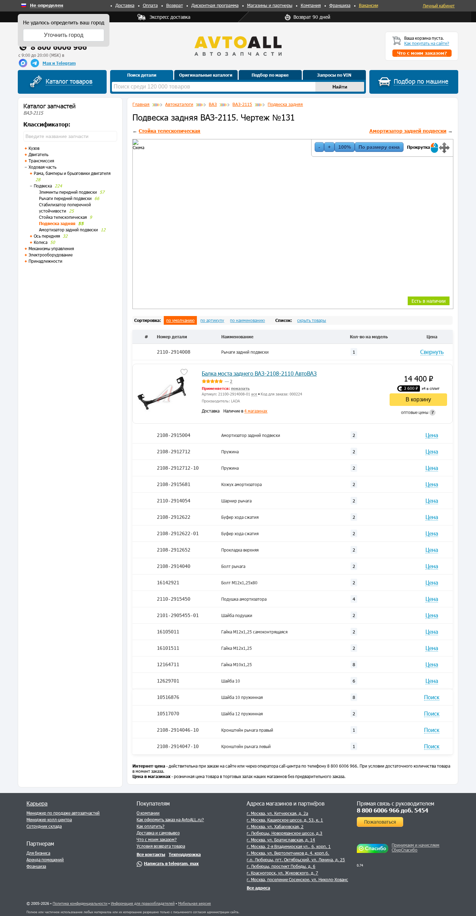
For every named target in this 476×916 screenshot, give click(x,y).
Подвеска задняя (285, 104)
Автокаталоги (179, 104)
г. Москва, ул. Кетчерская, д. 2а (277, 813)
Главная (140, 104)
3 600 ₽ (411, 388)
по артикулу (212, 320)
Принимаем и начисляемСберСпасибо (415, 847)
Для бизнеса (38, 852)
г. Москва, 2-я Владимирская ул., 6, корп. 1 (289, 846)
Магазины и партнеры (269, 5)
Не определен (46, 5)
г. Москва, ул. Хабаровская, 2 (275, 826)
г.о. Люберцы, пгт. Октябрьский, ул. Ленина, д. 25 (296, 859)
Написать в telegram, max (171, 863)
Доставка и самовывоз (158, 832)
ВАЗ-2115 (242, 104)
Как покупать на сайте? (426, 43)
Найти (339, 87)
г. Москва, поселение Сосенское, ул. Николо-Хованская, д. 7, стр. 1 (312, 879)
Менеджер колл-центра (49, 819)
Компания (311, 5)
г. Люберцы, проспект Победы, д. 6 (281, 866)
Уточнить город (63, 35)
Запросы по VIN (334, 74)
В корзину (418, 399)
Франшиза (340, 5)
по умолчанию (180, 320)
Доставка (125, 5)
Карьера (36, 803)
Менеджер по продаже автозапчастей (63, 812)
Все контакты (151, 854)
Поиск (431, 697)
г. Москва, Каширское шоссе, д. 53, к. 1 (285, 819)
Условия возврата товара (161, 846)
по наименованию (247, 320)
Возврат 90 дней (311, 17)
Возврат (174, 5)
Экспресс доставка (169, 17)
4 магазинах (255, 410)
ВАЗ (213, 104)
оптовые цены (417, 412)
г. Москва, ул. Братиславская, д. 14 (281, 839)
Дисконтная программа (215, 5)
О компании (148, 812)
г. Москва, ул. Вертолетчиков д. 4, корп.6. (288, 852)
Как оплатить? (150, 826)
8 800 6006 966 (59, 47)
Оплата (150, 5)
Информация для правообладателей (143, 903)
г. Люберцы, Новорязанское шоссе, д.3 (284, 833)
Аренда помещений (45, 859)
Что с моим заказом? (157, 839)
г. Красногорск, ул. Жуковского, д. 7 (282, 872)
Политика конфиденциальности (80, 903)
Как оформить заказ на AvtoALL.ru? (170, 819)
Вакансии (368, 5)
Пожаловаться (380, 822)
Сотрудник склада (44, 826)
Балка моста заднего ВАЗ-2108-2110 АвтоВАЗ (259, 373)
